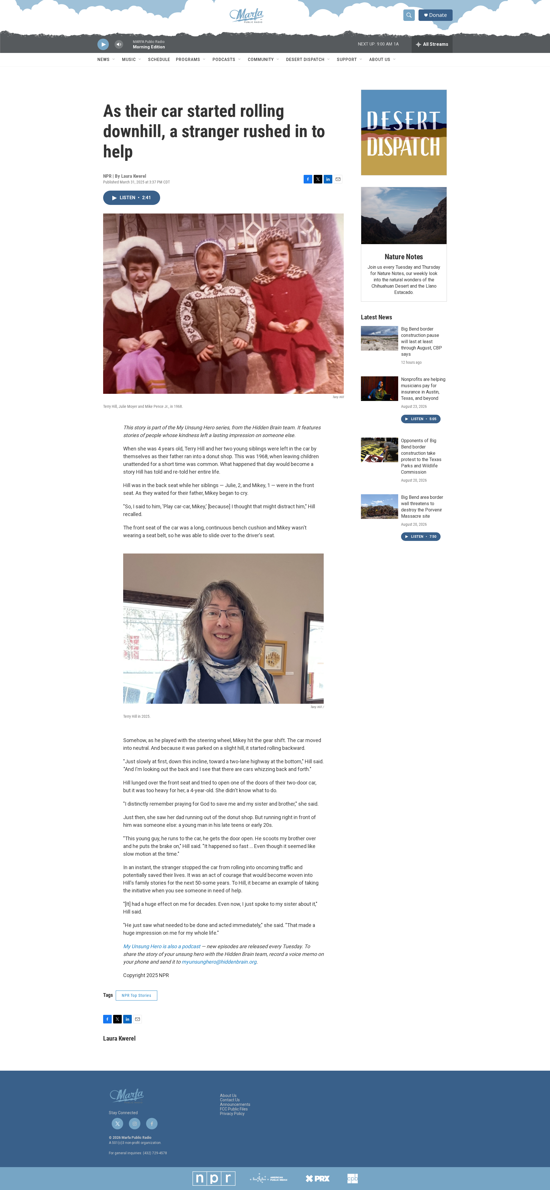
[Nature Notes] (404, 215)
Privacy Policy (232, 1114)
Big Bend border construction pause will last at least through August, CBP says (421, 341)
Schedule (159, 59)
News (103, 59)
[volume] (119, 44)
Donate (438, 15)
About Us (379, 59)
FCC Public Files (234, 1109)
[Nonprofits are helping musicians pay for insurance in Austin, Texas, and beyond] (379, 388)
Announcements (235, 1104)
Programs (188, 59)
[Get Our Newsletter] (404, 132)
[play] (103, 44)
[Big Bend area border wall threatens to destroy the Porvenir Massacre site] (379, 506)
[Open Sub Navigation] (114, 59)
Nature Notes (404, 256)
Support (347, 59)
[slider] (128, 47)
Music (129, 59)
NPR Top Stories (136, 995)
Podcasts (224, 59)
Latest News (376, 317)
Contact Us (230, 1100)
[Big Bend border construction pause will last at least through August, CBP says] (379, 338)
